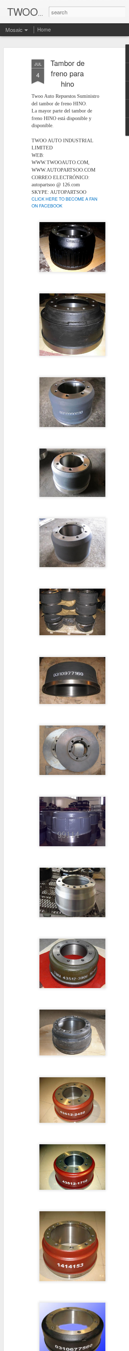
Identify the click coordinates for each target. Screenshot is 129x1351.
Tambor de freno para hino (68, 73)
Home (44, 29)
